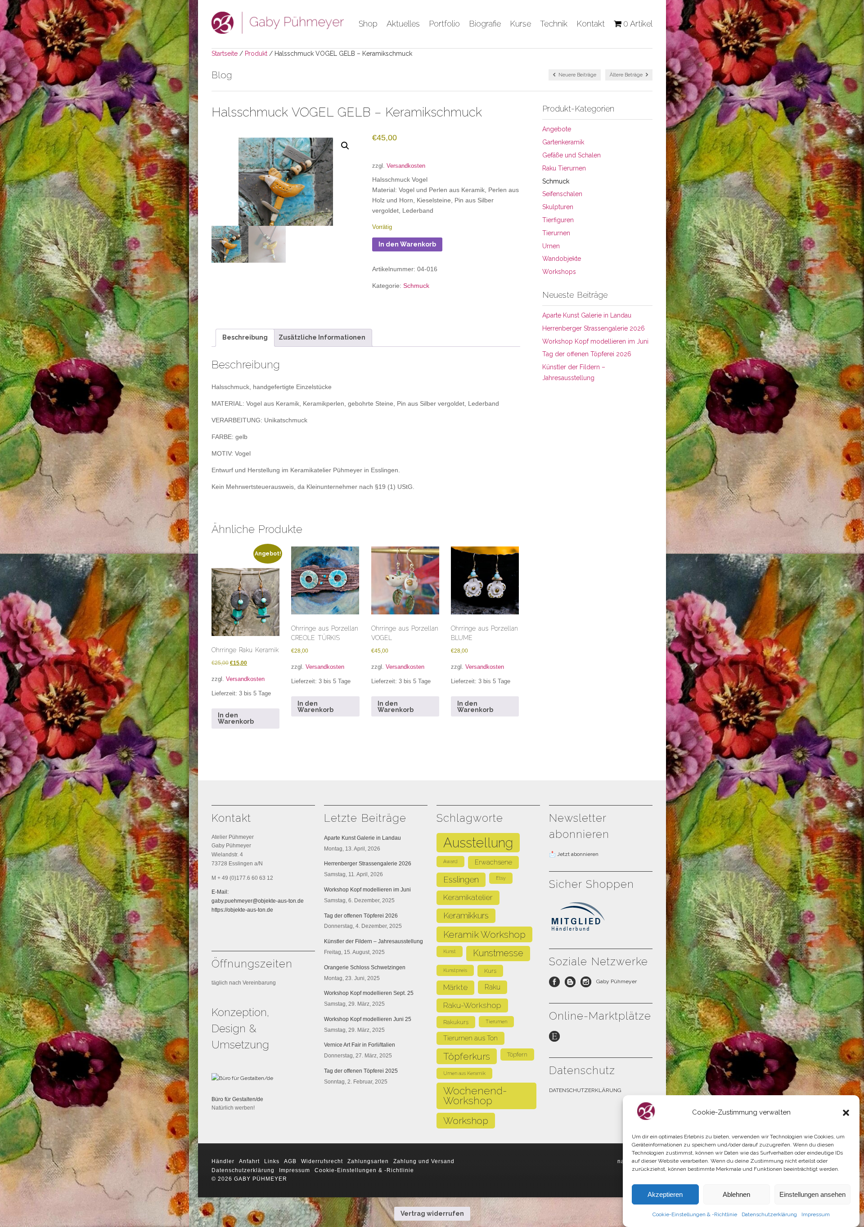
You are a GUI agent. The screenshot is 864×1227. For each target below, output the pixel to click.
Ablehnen (736, 1194)
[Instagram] (588, 984)
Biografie (485, 23)
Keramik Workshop (484, 934)
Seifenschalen (562, 193)
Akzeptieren (665, 1194)
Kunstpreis (455, 970)
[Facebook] (557, 984)
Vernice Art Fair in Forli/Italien (359, 1045)
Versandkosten (406, 166)
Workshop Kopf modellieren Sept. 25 (369, 993)
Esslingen (461, 879)
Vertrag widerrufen (432, 1213)
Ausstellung (478, 843)
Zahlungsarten (368, 1161)
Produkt (256, 53)
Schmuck (416, 285)
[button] (846, 1112)
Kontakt (590, 23)
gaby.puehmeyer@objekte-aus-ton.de (258, 901)
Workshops (559, 271)
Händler (223, 1161)
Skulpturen (557, 206)
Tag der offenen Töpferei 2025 (361, 1071)
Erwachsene (493, 862)
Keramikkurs (466, 915)
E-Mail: (220, 892)
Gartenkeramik (563, 142)
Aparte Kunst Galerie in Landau (586, 315)
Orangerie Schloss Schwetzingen (364, 967)
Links (271, 1161)
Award (450, 861)
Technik (553, 23)
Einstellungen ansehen (812, 1194)
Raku (492, 987)
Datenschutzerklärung (769, 1214)
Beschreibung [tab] (245, 337)
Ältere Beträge (627, 75)
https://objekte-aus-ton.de (242, 910)
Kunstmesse (498, 953)
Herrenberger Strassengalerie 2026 (593, 328)
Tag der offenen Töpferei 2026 (586, 354)
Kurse (520, 23)
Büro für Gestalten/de (237, 1099)
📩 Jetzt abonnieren (573, 854)
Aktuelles (403, 23)
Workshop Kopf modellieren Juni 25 (367, 1019)
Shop (368, 23)
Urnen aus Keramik (464, 1073)
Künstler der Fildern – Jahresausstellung (373, 941)
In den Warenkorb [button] (236, 718)
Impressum (815, 1214)
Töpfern (517, 1054)
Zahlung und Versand (423, 1161)
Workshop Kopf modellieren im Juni (595, 341)
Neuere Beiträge (576, 75)
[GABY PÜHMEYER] (278, 30)
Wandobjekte (561, 258)
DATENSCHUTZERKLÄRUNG (585, 1090)
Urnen (551, 246)
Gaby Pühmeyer (616, 981)
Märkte (455, 987)
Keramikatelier (468, 897)
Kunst (449, 951)
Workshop (465, 1120)
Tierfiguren (558, 220)
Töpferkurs (466, 1056)
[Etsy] (557, 1038)
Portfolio (444, 23)
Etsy (501, 878)
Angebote (556, 129)
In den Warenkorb (407, 244)
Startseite (225, 53)
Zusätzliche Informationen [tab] (322, 337)
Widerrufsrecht (322, 1161)
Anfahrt (249, 1161)
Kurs (490, 970)
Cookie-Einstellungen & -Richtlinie (694, 1214)
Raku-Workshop (472, 1005)
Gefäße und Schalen (571, 155)
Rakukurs (455, 1022)
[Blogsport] (572, 984)
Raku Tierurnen (564, 168)
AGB (290, 1161)
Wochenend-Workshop (475, 1096)
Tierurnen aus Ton (470, 1038)
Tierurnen (556, 233)
